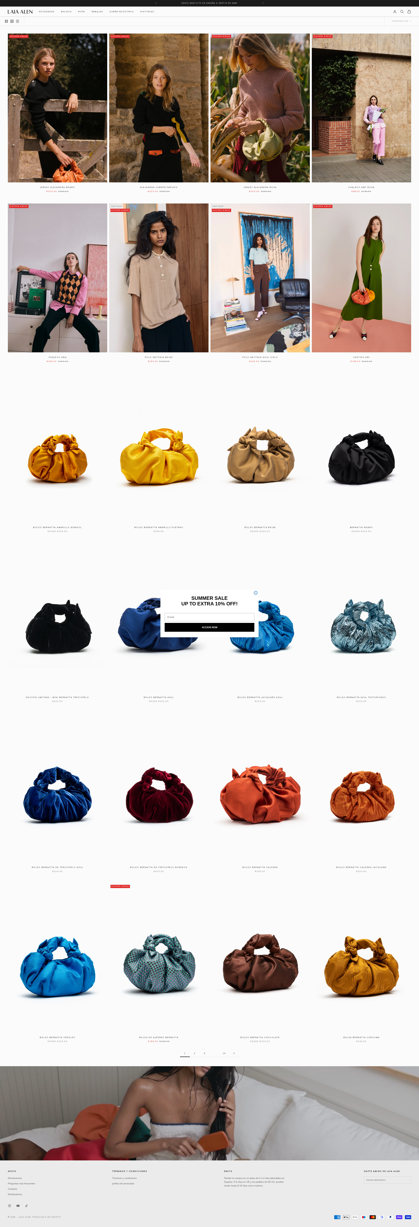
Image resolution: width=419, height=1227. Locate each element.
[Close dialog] (255, 592)
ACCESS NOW (209, 627)
